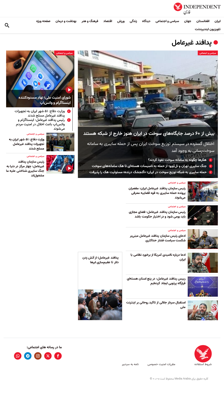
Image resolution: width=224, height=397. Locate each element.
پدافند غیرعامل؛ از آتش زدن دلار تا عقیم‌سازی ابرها (100, 260)
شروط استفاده (203, 364)
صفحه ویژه (43, 21)
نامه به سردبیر (130, 364)
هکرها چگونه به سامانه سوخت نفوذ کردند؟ (177, 160)
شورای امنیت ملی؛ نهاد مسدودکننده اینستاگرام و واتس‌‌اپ (45, 100)
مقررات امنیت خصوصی (161, 364)
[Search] (7, 25)
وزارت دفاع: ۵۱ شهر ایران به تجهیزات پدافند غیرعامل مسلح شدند (40, 113)
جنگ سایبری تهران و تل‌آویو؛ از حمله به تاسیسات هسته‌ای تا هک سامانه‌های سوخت (149, 166)
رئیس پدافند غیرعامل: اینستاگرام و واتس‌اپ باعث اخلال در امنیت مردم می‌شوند (40, 124)
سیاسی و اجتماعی (167, 21)
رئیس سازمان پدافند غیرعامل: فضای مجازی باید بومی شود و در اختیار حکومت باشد (157, 214)
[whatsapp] (17, 356)
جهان (187, 21)
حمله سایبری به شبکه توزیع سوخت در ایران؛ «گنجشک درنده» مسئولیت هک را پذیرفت (147, 172)
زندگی (133, 21)
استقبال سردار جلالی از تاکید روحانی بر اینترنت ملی (156, 305)
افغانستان (202, 21)
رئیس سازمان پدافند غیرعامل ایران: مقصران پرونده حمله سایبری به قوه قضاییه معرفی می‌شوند (157, 193)
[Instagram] (38, 356)
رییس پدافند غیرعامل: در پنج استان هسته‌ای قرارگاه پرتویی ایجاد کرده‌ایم (156, 281)
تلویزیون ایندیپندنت (207, 29)
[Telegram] (28, 356)
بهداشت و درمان (66, 21)
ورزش (120, 21)
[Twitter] (48, 356)
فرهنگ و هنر (90, 21)
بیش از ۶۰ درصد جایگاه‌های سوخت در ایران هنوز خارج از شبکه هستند (148, 133)
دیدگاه (146, 21)
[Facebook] (58, 356)
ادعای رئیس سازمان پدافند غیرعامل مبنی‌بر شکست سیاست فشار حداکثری (158, 238)
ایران (217, 21)
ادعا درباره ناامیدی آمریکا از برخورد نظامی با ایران (158, 257)
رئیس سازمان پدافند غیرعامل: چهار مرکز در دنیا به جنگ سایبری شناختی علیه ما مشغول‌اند (25, 168)
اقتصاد (107, 21)
